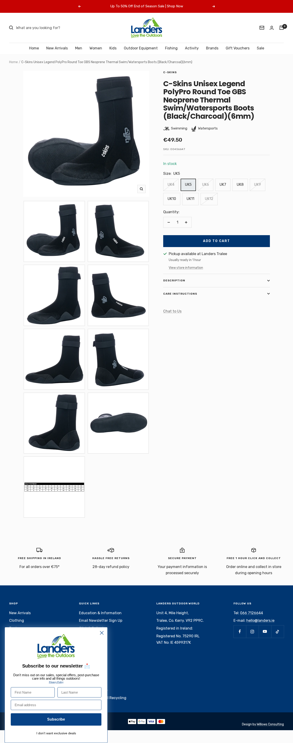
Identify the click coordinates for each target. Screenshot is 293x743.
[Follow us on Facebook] (239, 631)
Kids (113, 48)
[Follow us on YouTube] (265, 631)
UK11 (190, 199)
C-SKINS (170, 72)
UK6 (205, 184)
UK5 (188, 184)
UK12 (209, 199)
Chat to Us (172, 311)
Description (174, 280)
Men (78, 48)
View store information (186, 268)
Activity (192, 48)
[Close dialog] (102, 633)
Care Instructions (180, 293)
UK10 (172, 199)
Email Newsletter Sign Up (100, 620)
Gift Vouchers (238, 48)
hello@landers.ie (260, 620)
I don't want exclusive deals (56, 733)
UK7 (223, 184)
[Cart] (281, 28)
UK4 (171, 184)
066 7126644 (251, 613)
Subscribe (56, 719)
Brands (212, 48)
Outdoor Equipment (141, 48)
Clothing (16, 620)
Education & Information (100, 613)
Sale (260, 48)
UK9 (257, 184)
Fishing (171, 48)
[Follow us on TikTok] (277, 631)
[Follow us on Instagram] (252, 631)
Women (96, 48)
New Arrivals (57, 48)
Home (34, 48)
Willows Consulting (270, 724)
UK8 (240, 184)
